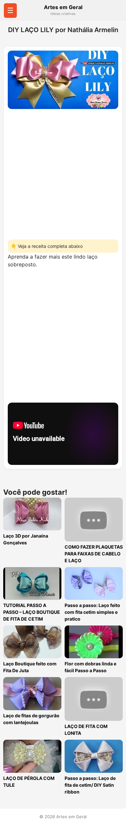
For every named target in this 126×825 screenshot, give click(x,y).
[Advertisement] (63, 172)
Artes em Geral (63, 7)
